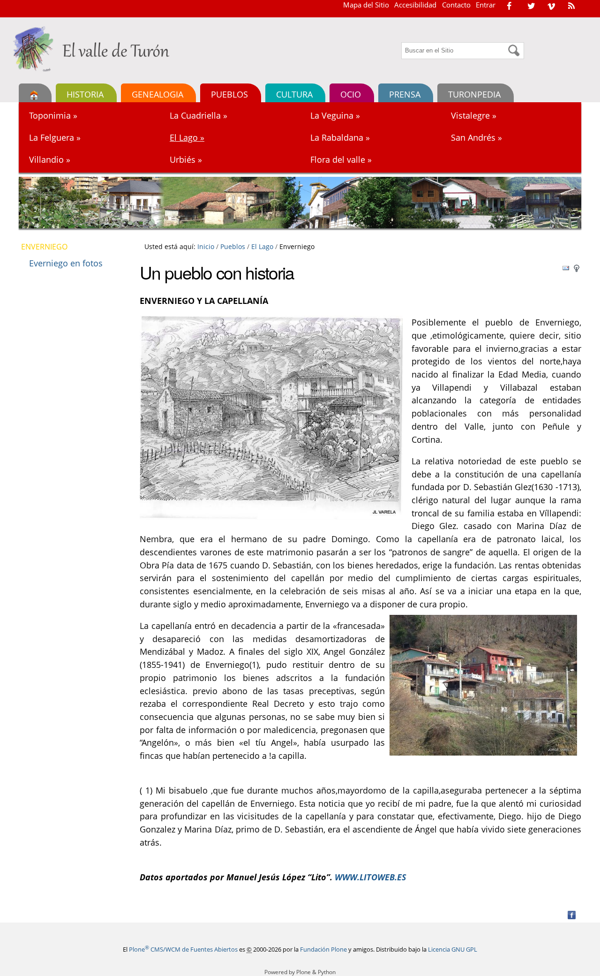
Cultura (294, 94)
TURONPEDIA (474, 94)
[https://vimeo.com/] (551, 5)
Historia (85, 94)
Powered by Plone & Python (300, 972)
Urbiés (186, 159)
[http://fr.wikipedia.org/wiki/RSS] (571, 5)
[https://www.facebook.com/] (509, 5)
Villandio (49, 159)
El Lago (187, 137)
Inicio (205, 246)
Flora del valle (341, 159)
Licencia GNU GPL (452, 949)
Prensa (404, 94)
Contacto (456, 4)
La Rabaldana (340, 137)
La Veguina (335, 115)
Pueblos (229, 94)
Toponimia (53, 115)
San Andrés (476, 137)
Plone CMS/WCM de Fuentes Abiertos (183, 949)
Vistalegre (473, 115)
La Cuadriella (198, 115)
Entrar (485, 4)
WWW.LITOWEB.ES (370, 877)
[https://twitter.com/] (531, 5)
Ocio (350, 94)
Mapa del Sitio (366, 4)
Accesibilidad (415, 4)
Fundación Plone (323, 949)
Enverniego (44, 247)
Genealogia (157, 94)
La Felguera (55, 137)
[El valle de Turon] (94, 48)
